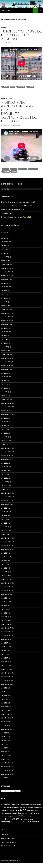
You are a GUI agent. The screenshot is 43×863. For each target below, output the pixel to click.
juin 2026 (4, 245)
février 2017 (5, 665)
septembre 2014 (6, 774)
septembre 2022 (6, 414)
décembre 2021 (6, 448)
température (16, 822)
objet (6, 816)
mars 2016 (4, 707)
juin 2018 (4, 605)
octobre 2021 (5, 455)
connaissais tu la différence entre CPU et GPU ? (16, 206)
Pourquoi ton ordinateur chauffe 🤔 (12, 209)
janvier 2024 (5, 354)
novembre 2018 (6, 587)
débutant (19, 807)
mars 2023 (4, 392)
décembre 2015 (6, 718)
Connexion (4, 835)
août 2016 (4, 688)
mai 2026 (4, 249)
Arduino (4, 27)
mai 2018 (4, 609)
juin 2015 (4, 740)
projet (20, 816)
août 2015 (4, 733)
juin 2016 (4, 695)
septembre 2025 (6, 279)
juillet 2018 (4, 602)
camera (22, 804)
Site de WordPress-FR (8, 846)
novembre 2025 (6, 272)
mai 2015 (4, 744)
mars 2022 (4, 437)
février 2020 (5, 530)
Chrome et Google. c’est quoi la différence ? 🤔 (16, 217)
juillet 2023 (4, 377)
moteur (38, 813)
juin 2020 (4, 515)
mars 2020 (4, 527)
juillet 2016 (4, 692)
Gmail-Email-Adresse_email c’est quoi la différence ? (18, 202)
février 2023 (5, 395)
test (22, 822)
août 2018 (4, 598)
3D (2, 804)
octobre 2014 (5, 770)
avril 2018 (4, 613)
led (37, 810)
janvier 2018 (5, 624)
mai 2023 (4, 384)
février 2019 (5, 575)
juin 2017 (4, 650)
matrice (9, 813)
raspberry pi (7, 819)
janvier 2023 (5, 399)
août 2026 (4, 238)
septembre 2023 (6, 369)
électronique (34, 822)
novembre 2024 (6, 317)
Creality (38, 804)
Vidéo (5, 125)
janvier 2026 (5, 264)
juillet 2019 (4, 557)
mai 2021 (4, 474)
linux (5, 813)
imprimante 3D (18, 810)
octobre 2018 (5, 590)
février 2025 (5, 305)
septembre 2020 (6, 504)
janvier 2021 (5, 489)
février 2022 (5, 440)
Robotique (11, 99)
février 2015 (5, 755)
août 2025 (4, 283)
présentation (26, 816)
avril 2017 (4, 658)
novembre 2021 (6, 452)
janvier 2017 (5, 669)
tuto (24, 822)
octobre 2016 (5, 680)
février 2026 (5, 260)
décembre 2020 (6, 493)
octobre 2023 (5, 365)
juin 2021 (4, 470)
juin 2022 (4, 425)
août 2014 (4, 778)
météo (2, 816)
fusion (35, 807)
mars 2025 (4, 302)
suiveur (32, 819)
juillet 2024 (4, 332)
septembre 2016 (6, 684)
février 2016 (5, 710)
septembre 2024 (6, 324)
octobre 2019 (5, 545)
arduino (5, 86)
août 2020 (4, 508)
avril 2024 (4, 343)
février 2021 (5, 485)
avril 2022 (4, 433)
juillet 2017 (4, 647)
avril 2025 (4, 298)
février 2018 (5, 620)
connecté (33, 804)
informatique (30, 810)
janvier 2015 (5, 759)
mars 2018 (4, 617)
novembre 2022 (6, 407)
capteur (13, 169)
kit (35, 810)
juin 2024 (4, 335)
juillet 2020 (4, 512)
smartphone (23, 819)
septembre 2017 (6, 639)
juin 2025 (4, 290)
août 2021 (4, 463)
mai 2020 (4, 519)
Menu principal (40, 10)
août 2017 (4, 643)
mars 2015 (4, 752)
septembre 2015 (6, 729)
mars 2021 (4, 482)
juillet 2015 (4, 737)
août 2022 (4, 418)
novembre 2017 (6, 632)
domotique (7, 807)
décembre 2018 (6, 583)
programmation (13, 816)
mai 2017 (4, 654)
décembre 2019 (6, 538)
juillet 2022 (4, 422)
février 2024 (5, 350)
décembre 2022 (6, 403)
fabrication (30, 807)
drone (14, 807)
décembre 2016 (6, 673)
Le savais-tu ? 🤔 (6, 213)
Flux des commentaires (8, 842)
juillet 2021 (4, 467)
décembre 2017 (6, 628)
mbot (19, 813)
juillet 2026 (4, 242)
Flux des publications (8, 838)
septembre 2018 (6, 594)
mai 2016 (4, 699)
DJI (2, 807)
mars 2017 (4, 662)
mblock (14, 813)
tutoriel (30, 86)
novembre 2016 (6, 677)
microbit (32, 813)
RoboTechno (6, 10)
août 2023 (4, 373)
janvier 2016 (5, 714)
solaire (27, 819)
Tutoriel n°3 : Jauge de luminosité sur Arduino (21, 35)
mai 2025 (4, 294)
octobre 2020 (5, 500)
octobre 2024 (5, 320)
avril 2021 (4, 478)
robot (14, 171)
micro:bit (25, 813)
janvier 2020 (5, 534)
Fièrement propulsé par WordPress (10, 860)
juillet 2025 (4, 287)
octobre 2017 (5, 635)
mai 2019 (4, 564)
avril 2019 (4, 568)
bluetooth (17, 804)
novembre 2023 (6, 362)
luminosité (21, 86)
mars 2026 (4, 257)
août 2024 (4, 328)
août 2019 (4, 553)
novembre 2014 (6, 767)
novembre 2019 (6, 542)
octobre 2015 (5, 725)
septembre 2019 (6, 549)
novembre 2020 (6, 497)
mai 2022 (4, 429)
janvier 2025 (5, 309)
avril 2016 (4, 703)
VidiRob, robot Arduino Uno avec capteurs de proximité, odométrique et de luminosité (19, 111)
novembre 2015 (6, 722)
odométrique (33, 169)
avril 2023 (4, 388)
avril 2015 (4, 748)
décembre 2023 (6, 358)
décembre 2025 (6, 268)
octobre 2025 (5, 275)
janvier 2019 (5, 579)
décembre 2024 (6, 313)
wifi (28, 822)
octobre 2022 (5, 410)
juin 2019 (4, 560)
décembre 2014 (6, 763)
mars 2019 (4, 572)
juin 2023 (4, 380)
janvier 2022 (5, 444)
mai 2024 (4, 339)
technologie (6, 821)
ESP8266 (24, 807)
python (32, 816)
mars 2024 (4, 347)
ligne (2, 813)
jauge (13, 86)
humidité (39, 807)
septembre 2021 (6, 459)
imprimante (5, 810)
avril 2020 (4, 523)
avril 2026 (4, 253)
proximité (6, 171)
